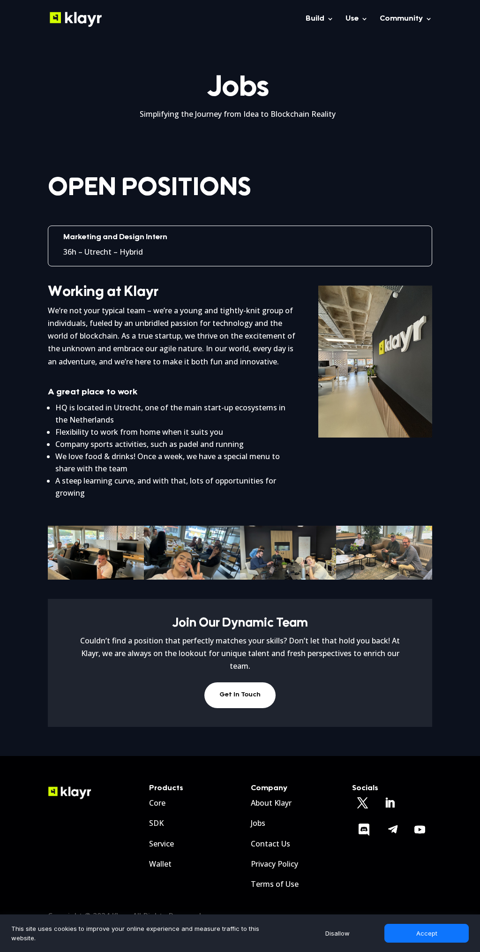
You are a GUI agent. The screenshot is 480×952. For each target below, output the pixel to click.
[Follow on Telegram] (393, 829)
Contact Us (270, 844)
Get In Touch (240, 695)
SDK (156, 823)
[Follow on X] (363, 803)
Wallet (160, 864)
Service (161, 844)
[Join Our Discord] (364, 829)
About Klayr (271, 803)
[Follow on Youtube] (420, 829)
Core (157, 803)
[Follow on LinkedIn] (390, 803)
